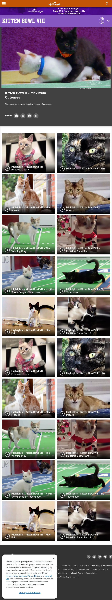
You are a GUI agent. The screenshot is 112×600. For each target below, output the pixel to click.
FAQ (75, 566)
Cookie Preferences (58, 573)
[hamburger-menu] (4, 3)
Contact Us (65, 566)
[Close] (53, 558)
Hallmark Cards (76, 573)
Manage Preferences (30, 593)
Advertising (95, 566)
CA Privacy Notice (100, 570)
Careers (83, 566)
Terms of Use (83, 570)
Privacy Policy (68, 570)
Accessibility (91, 573)
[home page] (54, 3)
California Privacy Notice (29, 576)
